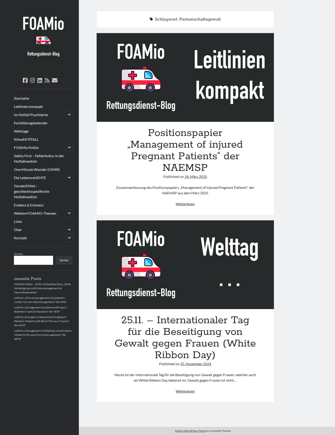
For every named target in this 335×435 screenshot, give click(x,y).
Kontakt (20, 238)
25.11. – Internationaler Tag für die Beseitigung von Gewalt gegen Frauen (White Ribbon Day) (185, 264)
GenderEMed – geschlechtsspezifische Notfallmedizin (31, 191)
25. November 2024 (195, 364)
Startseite (21, 98)
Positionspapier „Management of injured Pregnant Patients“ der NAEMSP (185, 77)
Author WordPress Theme (190, 430)
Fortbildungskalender (31, 123)
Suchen (18, 253)
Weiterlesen (185, 204)
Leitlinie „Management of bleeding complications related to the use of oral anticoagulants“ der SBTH (43, 335)
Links (18, 221)
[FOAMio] (43, 68)
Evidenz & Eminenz (29, 205)
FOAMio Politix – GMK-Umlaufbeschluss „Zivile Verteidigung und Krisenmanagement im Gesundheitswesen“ (42, 288)
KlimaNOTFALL (26, 139)
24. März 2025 (196, 176)
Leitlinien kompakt (28, 106)
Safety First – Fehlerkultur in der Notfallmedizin (39, 158)
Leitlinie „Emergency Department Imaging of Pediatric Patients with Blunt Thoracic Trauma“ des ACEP (41, 321)
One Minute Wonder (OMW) (37, 169)
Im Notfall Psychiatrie (31, 114)
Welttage (21, 131)
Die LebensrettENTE (30, 177)
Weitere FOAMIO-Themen (35, 213)
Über (18, 229)
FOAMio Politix (26, 147)
